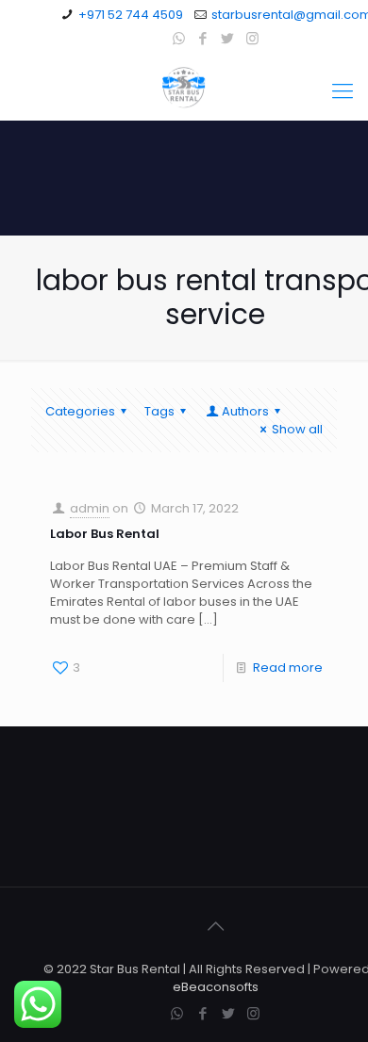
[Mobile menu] (342, 91)
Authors (245, 411)
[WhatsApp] (179, 38)
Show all (297, 429)
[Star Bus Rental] (184, 86)
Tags (159, 411)
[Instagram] (252, 38)
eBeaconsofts (216, 987)
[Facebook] (203, 38)
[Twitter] (228, 38)
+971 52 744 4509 (130, 15)
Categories (80, 411)
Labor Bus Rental (106, 534)
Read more (288, 667)
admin (89, 508)
